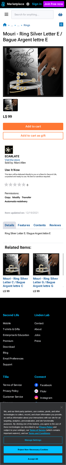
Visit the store (12, 159)
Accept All (33, 459)
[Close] (62, 407)
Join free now (53, 4)
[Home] (5, 25)
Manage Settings (33, 440)
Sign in (36, 4)
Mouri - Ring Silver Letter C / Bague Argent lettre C (15, 282)
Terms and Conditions (39, 433)
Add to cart (33, 126)
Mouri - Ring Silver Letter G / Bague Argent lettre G (45, 282)
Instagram (46, 397)
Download (9, 346)
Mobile (7, 323)
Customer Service (13, 396)
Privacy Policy (10, 390)
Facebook (46, 385)
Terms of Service (12, 384)
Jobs (37, 335)
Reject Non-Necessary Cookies (33, 449)
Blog (5, 352)
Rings (27, 25)
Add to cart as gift (33, 135)
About (37, 329)
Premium (8, 340)
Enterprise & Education (16, 335)
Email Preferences (13, 358)
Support (7, 364)
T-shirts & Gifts (11, 329)
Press (37, 340)
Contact (38, 323)
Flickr (43, 391)
